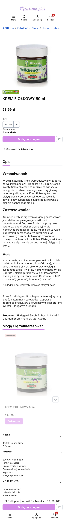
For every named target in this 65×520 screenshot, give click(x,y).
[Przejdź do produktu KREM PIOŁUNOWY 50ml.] (32, 368)
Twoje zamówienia (12, 489)
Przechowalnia (10, 495)
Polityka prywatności (13, 475)
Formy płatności (11, 462)
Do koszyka (14, 421)
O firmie (7, 446)
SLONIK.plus (8, 28)
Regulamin (8, 472)
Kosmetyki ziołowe (51, 28)
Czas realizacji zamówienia (16, 469)
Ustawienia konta (11, 492)
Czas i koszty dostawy (14, 466)
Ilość (5, 119)
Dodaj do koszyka (29, 139)
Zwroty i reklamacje (13, 459)
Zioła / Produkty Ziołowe (28, 28)
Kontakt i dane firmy (13, 443)
